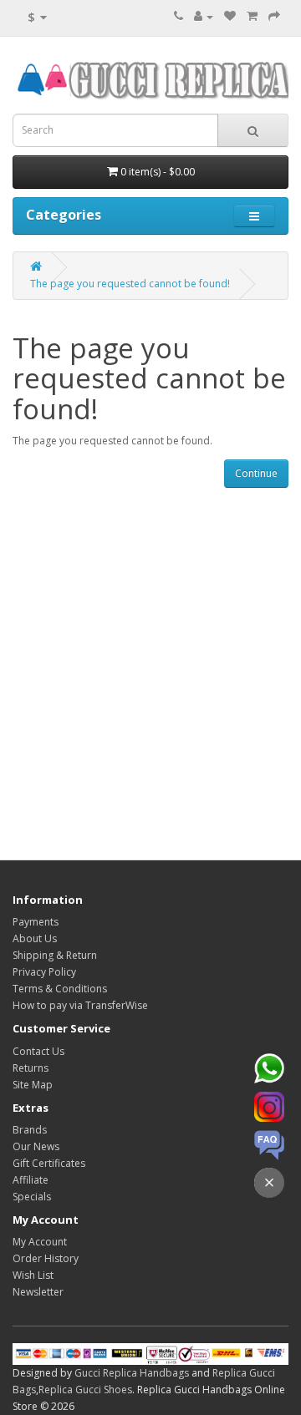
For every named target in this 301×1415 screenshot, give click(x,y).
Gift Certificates (49, 1163)
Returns (30, 1068)
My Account (40, 1242)
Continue (256, 473)
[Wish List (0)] (230, 16)
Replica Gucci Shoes (85, 1389)
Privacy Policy (44, 972)
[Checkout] (274, 16)
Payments (36, 922)
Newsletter (38, 1292)
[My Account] (203, 16)
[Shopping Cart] (252, 16)
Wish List (33, 1275)
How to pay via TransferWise (80, 1005)
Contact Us (38, 1051)
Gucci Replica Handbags (131, 1373)
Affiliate (30, 1180)
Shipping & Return (55, 955)
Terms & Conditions (60, 988)
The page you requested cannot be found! (130, 283)
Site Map (33, 1085)
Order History (46, 1258)
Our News (36, 1146)
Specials (32, 1196)
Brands (30, 1130)
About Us (35, 938)
